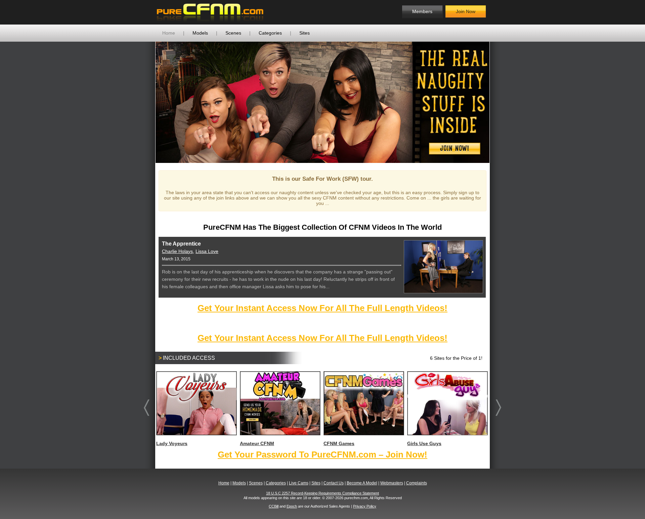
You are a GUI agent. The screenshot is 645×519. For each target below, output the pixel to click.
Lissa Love (207, 251)
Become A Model (362, 483)
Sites (304, 33)
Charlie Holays (177, 251)
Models (200, 33)
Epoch (292, 506)
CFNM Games (339, 443)
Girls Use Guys (424, 443)
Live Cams (298, 483)
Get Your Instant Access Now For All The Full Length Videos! (322, 308)
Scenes (233, 33)
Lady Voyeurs (171, 443)
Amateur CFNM (257, 443)
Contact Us (334, 483)
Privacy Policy (364, 506)
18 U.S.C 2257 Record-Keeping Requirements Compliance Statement (322, 493)
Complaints (416, 483)
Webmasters (391, 483)
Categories (270, 33)
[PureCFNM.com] (210, 12)
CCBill (273, 506)
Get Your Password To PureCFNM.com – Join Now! (322, 454)
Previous (145, 102)
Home (168, 33)
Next (499, 102)
